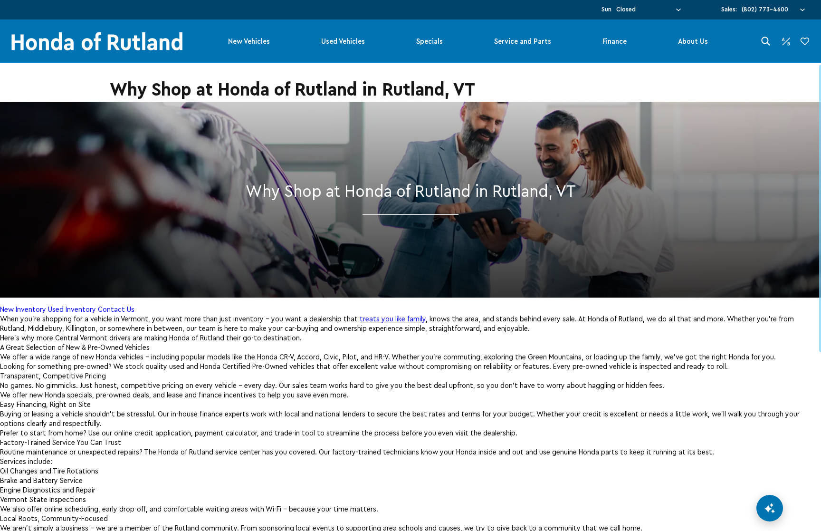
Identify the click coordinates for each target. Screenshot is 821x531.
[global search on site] (766, 41)
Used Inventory (72, 309)
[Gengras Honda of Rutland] (96, 41)
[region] (410, 297)
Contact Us (116, 309)
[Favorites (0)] (805, 41)
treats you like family (393, 319)
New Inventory (23, 309)
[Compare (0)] (786, 41)
